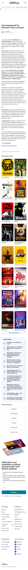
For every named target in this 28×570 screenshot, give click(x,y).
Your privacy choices (5, 525)
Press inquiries (6, 517)
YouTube (19, 554)
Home (3, 7)
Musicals (14, 418)
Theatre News (8, 7)
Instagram (19, 544)
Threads (19, 549)
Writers (3, 519)
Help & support (5, 514)
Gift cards (17, 529)
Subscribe (14, 492)
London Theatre (6, 542)
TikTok (18, 546)
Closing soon (14, 427)
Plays (16, 517)
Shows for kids (14, 432)
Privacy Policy (18, 496)
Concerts (14, 423)
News (13, 7)
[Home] (14, 3)
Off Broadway (14, 413)
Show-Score (5, 544)
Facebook (19, 542)
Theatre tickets (18, 526)
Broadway (14, 409)
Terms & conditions (7, 521)
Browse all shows (14, 332)
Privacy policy (5, 528)
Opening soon (18, 519)
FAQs (3, 512)
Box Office (4, 549)
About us (4, 509)
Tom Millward (7, 31)
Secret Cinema (5, 546)
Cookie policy (5, 530)
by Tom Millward (6, 143)
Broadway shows (19, 509)
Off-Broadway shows (20, 512)
